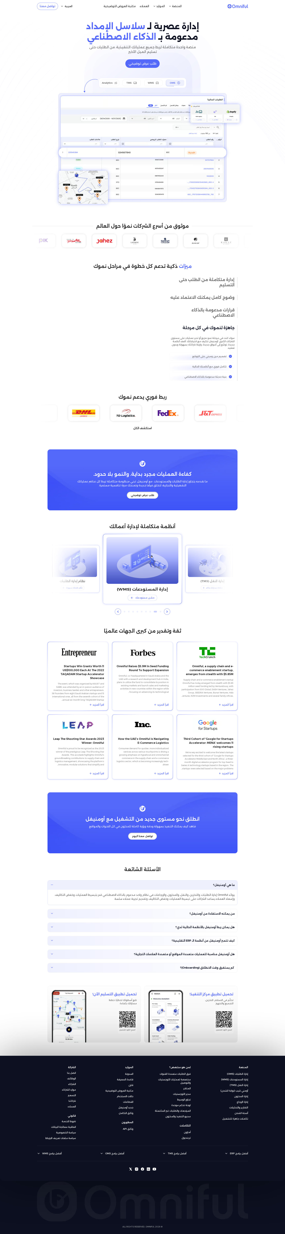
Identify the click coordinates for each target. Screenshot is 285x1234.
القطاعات (128, 1098)
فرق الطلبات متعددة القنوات (175, 1070)
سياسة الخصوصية (66, 1129)
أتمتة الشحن (241, 1109)
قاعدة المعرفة (125, 1076)
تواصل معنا (47, 6)
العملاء (72, 1103)
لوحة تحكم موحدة (181, 1101)
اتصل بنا (71, 1069)
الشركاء (72, 1080)
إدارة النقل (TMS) (239, 1081)
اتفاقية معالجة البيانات (63, 1123)
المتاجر (187, 1085)
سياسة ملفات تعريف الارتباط (60, 1134)
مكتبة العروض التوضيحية (119, 1087)
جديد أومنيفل (125, 1104)
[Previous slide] (167, 608)
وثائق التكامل (126, 1109)
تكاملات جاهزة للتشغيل (235, 1115)
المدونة (129, 1070)
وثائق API (128, 1125)
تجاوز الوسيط (184, 1096)
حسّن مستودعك (145, 594)
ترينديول (186, 1134)
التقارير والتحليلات (238, 1104)
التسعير (72, 1092)
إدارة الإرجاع (242, 1098)
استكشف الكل (142, 424)
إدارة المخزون (241, 1093)
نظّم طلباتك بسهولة (74, 584)
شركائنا (72, 1097)
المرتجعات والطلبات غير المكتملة (173, 1107)
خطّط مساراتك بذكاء (214, 584)
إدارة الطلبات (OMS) (237, 1070)
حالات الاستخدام (125, 1093)
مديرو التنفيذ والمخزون (178, 1113)
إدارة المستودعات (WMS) (234, 1076)
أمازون (187, 1128)
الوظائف (71, 1075)
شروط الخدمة (69, 1118)
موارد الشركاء (69, 1086)
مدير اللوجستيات (182, 1090)
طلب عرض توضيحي (142, 63)
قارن (130, 1081)
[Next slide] (118, 608)
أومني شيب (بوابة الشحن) (234, 1087)
